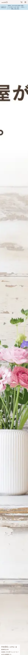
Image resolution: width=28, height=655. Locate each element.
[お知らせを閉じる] (26, 7)
